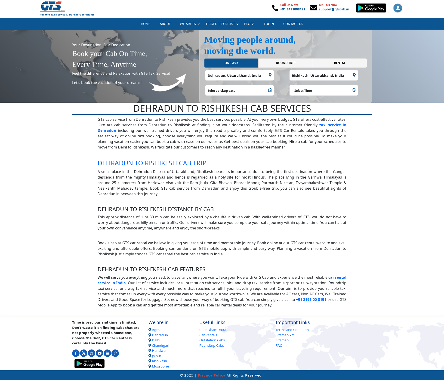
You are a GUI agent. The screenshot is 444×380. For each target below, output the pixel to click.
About (165, 24)
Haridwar (159, 350)
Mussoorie (160, 366)
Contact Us (293, 24)
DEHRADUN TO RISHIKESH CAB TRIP (152, 162)
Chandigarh (161, 345)
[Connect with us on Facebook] (76, 353)
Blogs (249, 24)
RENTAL (339, 63)
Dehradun (160, 335)
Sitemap (282, 340)
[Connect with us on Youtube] (99, 353)
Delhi (156, 340)
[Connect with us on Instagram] (91, 353)
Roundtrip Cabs (211, 345)
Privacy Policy (211, 375)
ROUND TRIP (285, 63)
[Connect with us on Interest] (115, 353)
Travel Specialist (220, 24)
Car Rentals (208, 335)
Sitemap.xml (286, 335)
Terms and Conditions (293, 329)
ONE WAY (231, 63)
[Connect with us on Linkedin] (107, 353)
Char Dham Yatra (212, 329)
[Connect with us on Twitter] (83, 353)
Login (269, 24)
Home (146, 24)
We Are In (188, 24)
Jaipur (156, 355)
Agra (156, 329)
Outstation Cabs (212, 340)
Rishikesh (159, 360)
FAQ (279, 345)
